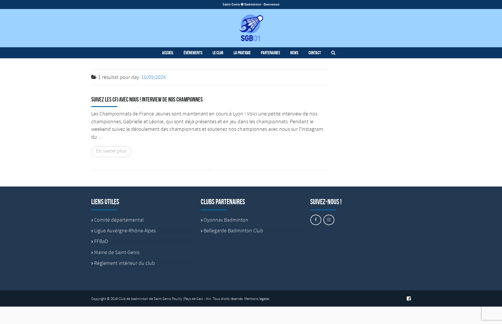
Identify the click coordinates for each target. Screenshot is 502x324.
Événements (193, 52)
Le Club (218, 52)
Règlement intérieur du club (124, 263)
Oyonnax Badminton (226, 220)
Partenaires (270, 52)
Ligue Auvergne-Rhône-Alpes (125, 230)
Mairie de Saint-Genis (116, 252)
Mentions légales (256, 298)
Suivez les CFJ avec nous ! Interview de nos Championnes (147, 99)
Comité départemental (119, 220)
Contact (315, 52)
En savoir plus (111, 151)
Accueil (167, 52)
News (294, 52)
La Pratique (242, 52)
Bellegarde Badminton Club (233, 230)
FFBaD (101, 241)
